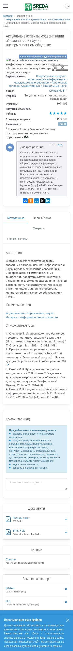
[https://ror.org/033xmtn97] (26, 137)
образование (35, 313)
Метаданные (15, 218)
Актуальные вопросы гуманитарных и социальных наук (38, 19)
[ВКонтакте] (25, 200)
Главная (8, 15)
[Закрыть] (67, 620)
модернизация (15, 313)
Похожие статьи (17, 238)
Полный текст (42, 218)
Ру (67, 6)
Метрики (38, 228)
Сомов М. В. (57, 90)
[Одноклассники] (30, 200)
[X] (42, 200)
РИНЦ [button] (63, 123)
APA (60, 144)
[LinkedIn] (47, 200)
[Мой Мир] (36, 200)
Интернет (12, 317)
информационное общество (39, 317)
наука (49, 313)
